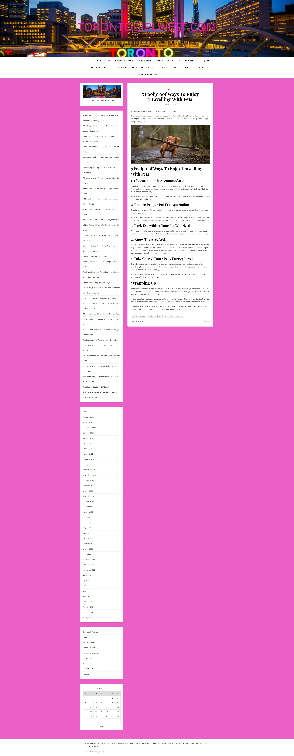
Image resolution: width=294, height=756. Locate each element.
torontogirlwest (98, 752)
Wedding (86, 674)
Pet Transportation (138, 316)
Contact (200, 67)
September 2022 (89, 506)
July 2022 (86, 517)
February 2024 (88, 459)
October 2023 (88, 480)
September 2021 (89, 570)
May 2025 (87, 443)
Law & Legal (137, 67)
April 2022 (87, 533)
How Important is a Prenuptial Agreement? (100, 298)
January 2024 (88, 464)
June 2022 (87, 522)
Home (98, 61)
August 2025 (88, 438)
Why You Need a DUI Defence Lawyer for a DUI (101, 220)
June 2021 (87, 586)
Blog (108, 61)
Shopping (187, 67)
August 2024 (88, 454)
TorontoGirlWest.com (147, 26)
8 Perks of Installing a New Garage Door (99, 282)
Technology (163, 67)
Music (150, 67)
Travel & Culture (97, 67)
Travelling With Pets (176, 316)
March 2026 (87, 412)
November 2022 (89, 496)
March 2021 (87, 601)
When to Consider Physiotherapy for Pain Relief (101, 314)
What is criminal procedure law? (95, 256)
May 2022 (87, 528)
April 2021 (87, 596)
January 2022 (88, 549)
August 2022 (88, 512)
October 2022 (88, 501)
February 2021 (88, 607)
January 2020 (88, 617)
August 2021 (88, 575)
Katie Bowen (138, 321)
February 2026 (88, 417)
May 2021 (87, 591)
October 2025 (88, 433)
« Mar (101, 726)
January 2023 (88, 491)
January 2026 (88, 422)
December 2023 (89, 470)
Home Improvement (186, 61)
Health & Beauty (164, 61)
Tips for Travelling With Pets (157, 316)
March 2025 (87, 448)
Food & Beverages (148, 74)
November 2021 (89, 559)
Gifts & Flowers (119, 67)
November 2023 (89, 475)
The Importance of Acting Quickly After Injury (100, 340)
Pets (176, 67)
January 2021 (88, 612)
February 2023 (88, 485)
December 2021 (89, 554)
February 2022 (88, 543)
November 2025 (89, 427)
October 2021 (88, 565)
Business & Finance (124, 61)
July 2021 (86, 580)
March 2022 (87, 538)
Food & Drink (144, 61)
